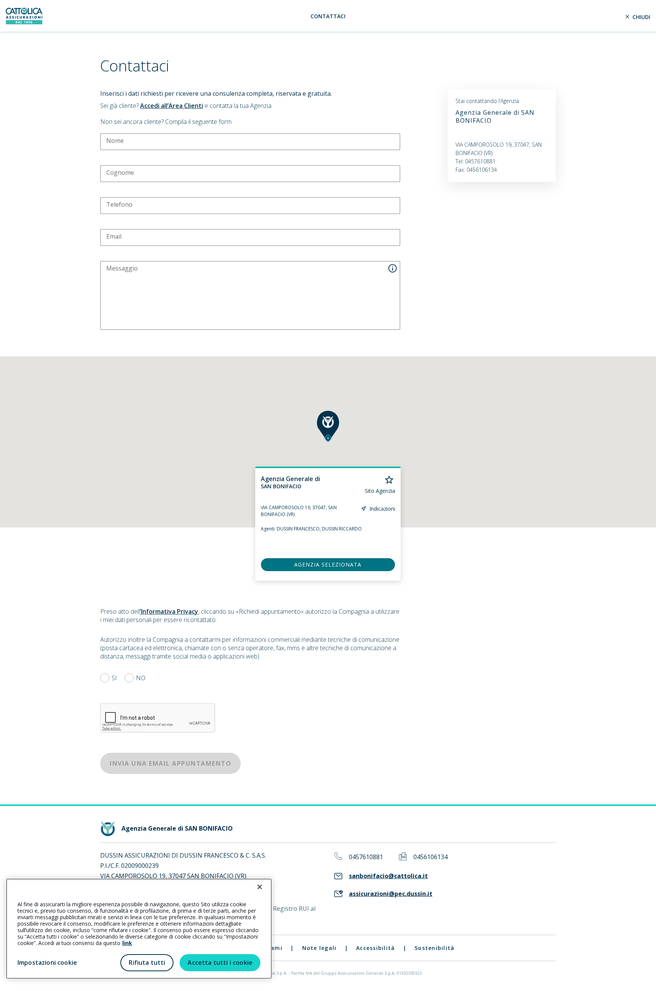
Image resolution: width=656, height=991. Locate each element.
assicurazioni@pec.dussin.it (390, 894)
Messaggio (122, 268)
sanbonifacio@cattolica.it (388, 876)
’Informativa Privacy (169, 611)
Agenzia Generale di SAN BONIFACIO (495, 116)
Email (113, 236)
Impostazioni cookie (47, 962)
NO (140, 678)
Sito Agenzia (380, 491)
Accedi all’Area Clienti (171, 105)
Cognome (120, 172)
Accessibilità (375, 947)
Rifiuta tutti (147, 962)
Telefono (119, 204)
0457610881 (366, 857)
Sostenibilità (434, 947)
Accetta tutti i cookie (220, 962)
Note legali (319, 947)
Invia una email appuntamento (170, 763)
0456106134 (430, 857)
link (127, 943)
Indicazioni (382, 508)
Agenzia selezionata (327, 564)
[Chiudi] (259, 887)
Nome (115, 141)
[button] (328, 426)
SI (114, 678)
